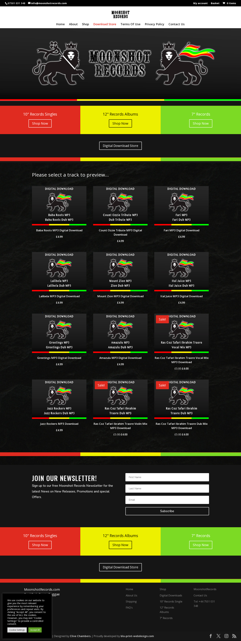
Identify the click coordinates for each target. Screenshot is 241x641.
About (73, 24)
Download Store (104, 24)
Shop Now (40, 123)
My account (200, 3)
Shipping (131, 601)
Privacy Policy (154, 24)
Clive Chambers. (80, 636)
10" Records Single (171, 601)
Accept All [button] (35, 629)
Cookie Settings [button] (17, 629)
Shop (85, 24)
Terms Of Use (130, 24)
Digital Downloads (171, 595)
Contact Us (177, 24)
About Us (131, 595)
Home (60, 24)
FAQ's (129, 607)
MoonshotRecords (205, 589)
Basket (215, 3)
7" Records (166, 618)
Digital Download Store (120, 145)
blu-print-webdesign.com (137, 636)
